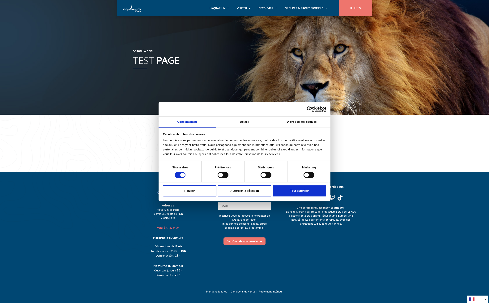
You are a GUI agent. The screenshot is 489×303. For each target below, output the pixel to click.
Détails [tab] (244, 121)
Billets (355, 8)
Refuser (189, 191)
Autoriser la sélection (244, 191)
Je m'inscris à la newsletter (244, 241)
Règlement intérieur (271, 291)
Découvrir (265, 8)
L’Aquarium (217, 8)
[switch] (223, 175)
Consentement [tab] (187, 121)
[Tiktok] (340, 198)
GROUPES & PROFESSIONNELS (304, 8)
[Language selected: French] (477, 299)
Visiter (242, 8)
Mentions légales (216, 291)
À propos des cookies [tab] (302, 121)
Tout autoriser (299, 191)
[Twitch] (332, 198)
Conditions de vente (243, 291)
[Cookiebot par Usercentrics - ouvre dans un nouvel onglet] (309, 109)
